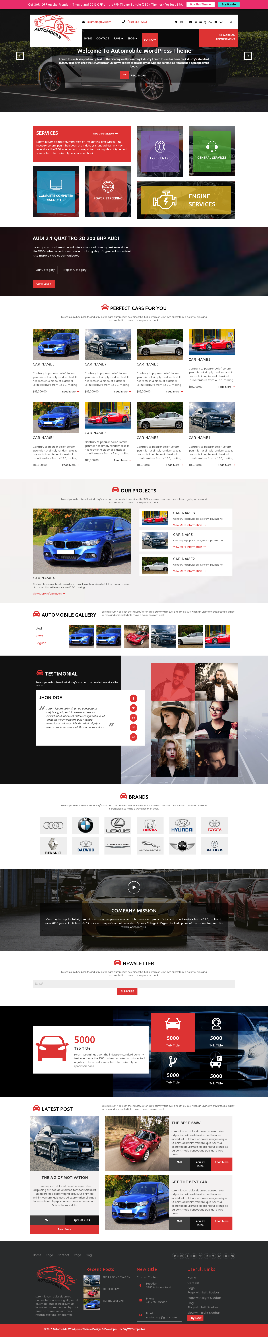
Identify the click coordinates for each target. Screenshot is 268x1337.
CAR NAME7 (96, 364)
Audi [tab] (39, 628)
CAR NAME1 (200, 437)
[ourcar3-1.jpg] (217, 636)
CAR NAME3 (96, 433)
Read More (69, 391)
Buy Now (150, 40)
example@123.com (99, 22)
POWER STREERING (108, 198)
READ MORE (138, 75)
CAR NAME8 (44, 364)
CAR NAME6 (148, 364)
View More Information (47, 593)
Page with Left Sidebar (203, 1292)
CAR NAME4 (44, 437)
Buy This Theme (200, 4)
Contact (102, 38)
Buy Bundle (229, 4)
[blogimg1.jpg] (108, 636)
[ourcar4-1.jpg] (81, 636)
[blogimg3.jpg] (163, 636)
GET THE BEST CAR (189, 1182)
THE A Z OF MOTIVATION (65, 1177)
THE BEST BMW (186, 1123)
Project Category (74, 270)
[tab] (173, 682)
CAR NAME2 (148, 437)
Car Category (45, 270)
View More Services (103, 133)
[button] (121, 31)
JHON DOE (50, 697)
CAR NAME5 (200, 359)
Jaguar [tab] (41, 643)
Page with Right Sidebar (204, 1298)
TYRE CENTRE (159, 158)
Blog (131, 38)
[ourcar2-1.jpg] (190, 636)
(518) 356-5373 (137, 22)
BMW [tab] (39, 636)
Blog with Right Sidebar (203, 1313)
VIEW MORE (43, 284)
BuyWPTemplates (133, 1329)
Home (88, 38)
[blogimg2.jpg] (136, 636)
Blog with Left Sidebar (202, 1307)
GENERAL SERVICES (212, 157)
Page (117, 38)
